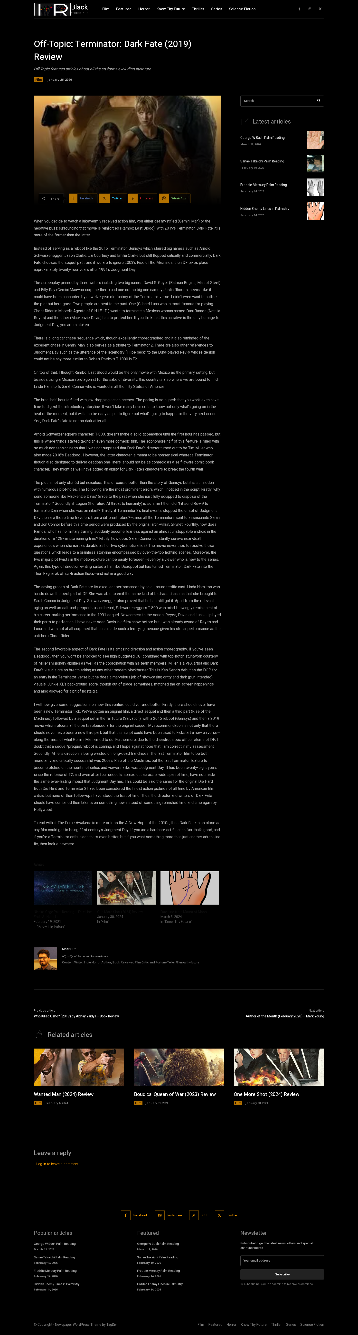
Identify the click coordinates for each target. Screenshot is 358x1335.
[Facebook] (299, 9)
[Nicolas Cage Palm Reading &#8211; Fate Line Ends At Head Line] (63, 888)
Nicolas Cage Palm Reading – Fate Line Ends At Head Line (63, 914)
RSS (204, 1215)
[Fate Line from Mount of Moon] (189, 888)
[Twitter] (320, 9)
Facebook (140, 1215)
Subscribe (282, 1274)
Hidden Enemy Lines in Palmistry (264, 208)
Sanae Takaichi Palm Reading (262, 161)
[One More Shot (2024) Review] (126, 888)
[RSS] (194, 1215)
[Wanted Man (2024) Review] (79, 1067)
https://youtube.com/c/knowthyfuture (85, 956)
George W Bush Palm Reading (262, 137)
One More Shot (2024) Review (120, 912)
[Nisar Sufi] (45, 958)
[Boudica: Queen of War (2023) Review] (179, 1067)
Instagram (175, 1215)
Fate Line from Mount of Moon (183, 912)
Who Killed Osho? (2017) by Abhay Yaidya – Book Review (76, 1016)
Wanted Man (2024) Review (64, 1094)
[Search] (319, 101)
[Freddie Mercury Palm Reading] (315, 187)
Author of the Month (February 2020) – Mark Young (285, 1016)
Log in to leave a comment (57, 1164)
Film (38, 80)
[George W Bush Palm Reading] (315, 140)
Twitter (232, 1215)
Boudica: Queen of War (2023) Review (175, 1094)
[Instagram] (310, 9)
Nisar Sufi (69, 949)
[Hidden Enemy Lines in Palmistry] (315, 211)
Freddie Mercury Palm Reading (263, 184)
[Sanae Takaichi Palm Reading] (315, 163)
